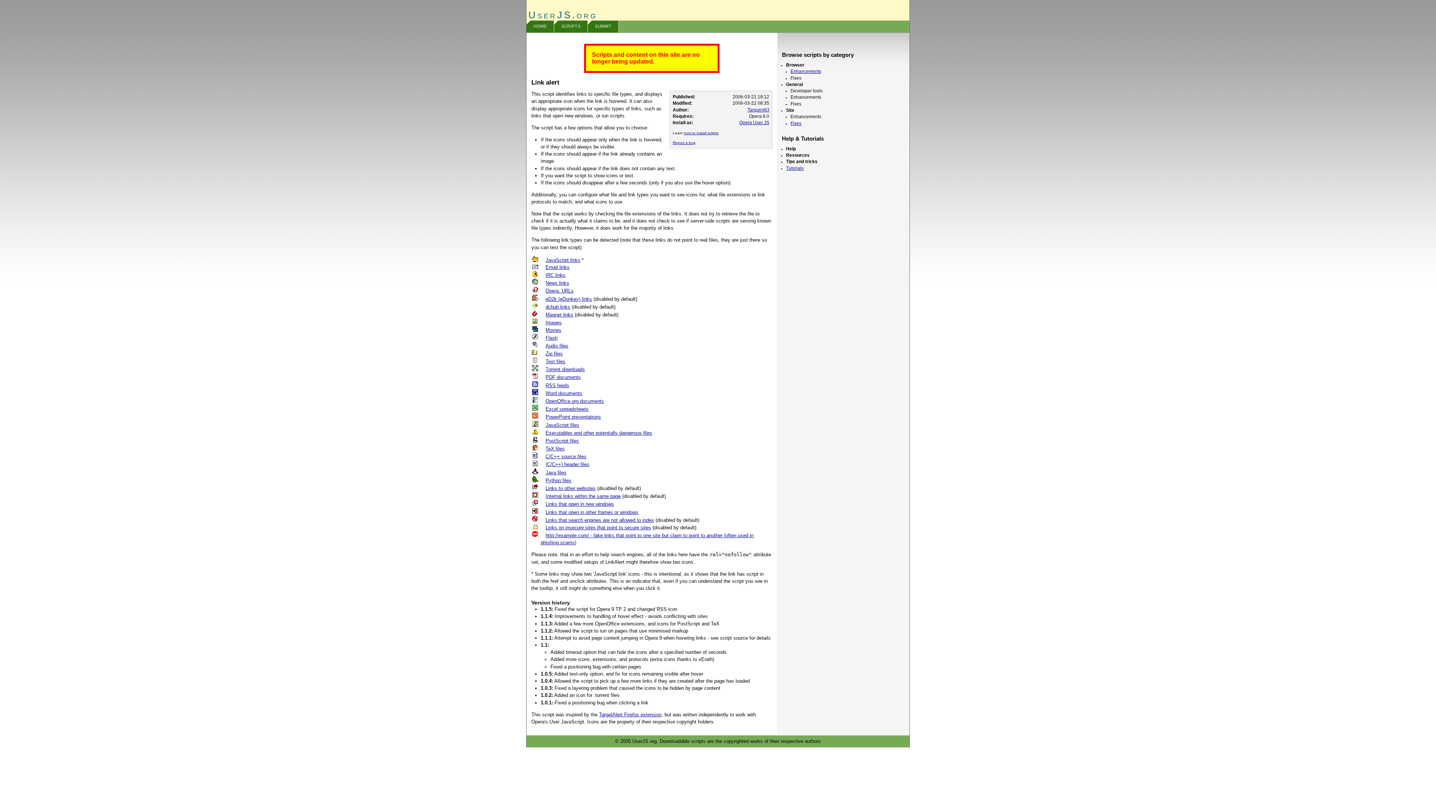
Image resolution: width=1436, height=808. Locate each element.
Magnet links (559, 315)
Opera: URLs (560, 291)
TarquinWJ (758, 110)
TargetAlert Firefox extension (630, 714)
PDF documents (563, 377)
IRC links (555, 275)
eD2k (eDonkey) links (569, 299)
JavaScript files (562, 425)
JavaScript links (563, 260)
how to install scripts (701, 133)
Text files (555, 361)
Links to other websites (571, 488)
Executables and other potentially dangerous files (599, 433)
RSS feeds (557, 385)
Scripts (570, 26)
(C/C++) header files (567, 464)
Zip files (554, 353)
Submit (603, 26)
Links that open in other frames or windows (592, 512)
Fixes (796, 123)
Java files (556, 472)
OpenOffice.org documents (575, 401)
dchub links (558, 307)
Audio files (557, 346)
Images (554, 322)
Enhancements (806, 71)
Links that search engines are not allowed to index (600, 520)
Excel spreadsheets (567, 409)
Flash (552, 338)
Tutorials (795, 168)
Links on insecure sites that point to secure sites (598, 527)
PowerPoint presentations (573, 417)
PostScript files (562, 441)
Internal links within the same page (583, 496)
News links (557, 283)
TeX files (555, 449)
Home (540, 26)
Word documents (564, 393)
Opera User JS (754, 122)
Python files (558, 480)
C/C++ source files (566, 456)
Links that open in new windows (580, 504)
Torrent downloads (565, 369)
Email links (558, 267)
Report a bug (684, 143)
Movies (553, 330)
